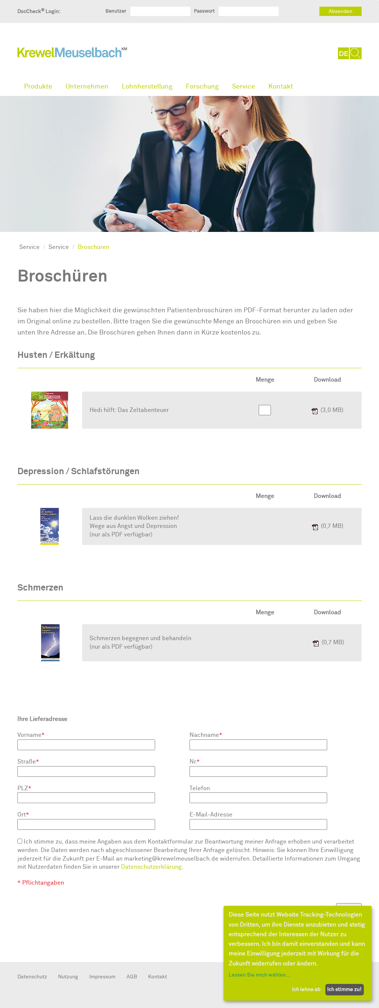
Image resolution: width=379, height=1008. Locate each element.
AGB (132, 977)
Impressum (102, 977)
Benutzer (115, 11)
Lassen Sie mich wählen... (259, 975)
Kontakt (280, 86)
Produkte (38, 86)
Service (243, 86)
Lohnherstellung (147, 86)
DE (344, 53)
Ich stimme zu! (344, 989)
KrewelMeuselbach (72, 54)
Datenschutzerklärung (151, 867)
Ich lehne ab (306, 989)
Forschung (202, 86)
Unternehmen (87, 86)
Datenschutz (32, 977)
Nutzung (68, 977)
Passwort (204, 11)
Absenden (340, 11)
